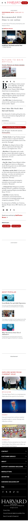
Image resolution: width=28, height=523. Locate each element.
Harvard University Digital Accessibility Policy (14, 513)
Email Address (5, 120)
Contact (4, 451)
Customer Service (8, 456)
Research (4, 414)
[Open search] (5, 3)
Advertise (5, 477)
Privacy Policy (6, 510)
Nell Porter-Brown (8, 28)
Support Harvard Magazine (12, 466)
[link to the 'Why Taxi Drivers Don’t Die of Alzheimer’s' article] (14, 328)
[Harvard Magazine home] (14, 2)
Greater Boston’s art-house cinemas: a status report (13, 66)
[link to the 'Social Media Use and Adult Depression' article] (14, 298)
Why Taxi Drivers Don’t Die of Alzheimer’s (11, 333)
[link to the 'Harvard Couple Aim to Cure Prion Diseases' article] (14, 314)
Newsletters (6, 471)
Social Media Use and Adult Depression (14, 303)
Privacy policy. (6, 132)
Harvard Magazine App (10, 482)
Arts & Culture (6, 226)
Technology (5, 439)
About (3, 461)
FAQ (2, 487)
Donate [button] (24, 3)
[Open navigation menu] (2, 3)
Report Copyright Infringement (11, 516)
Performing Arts (8, 12)
